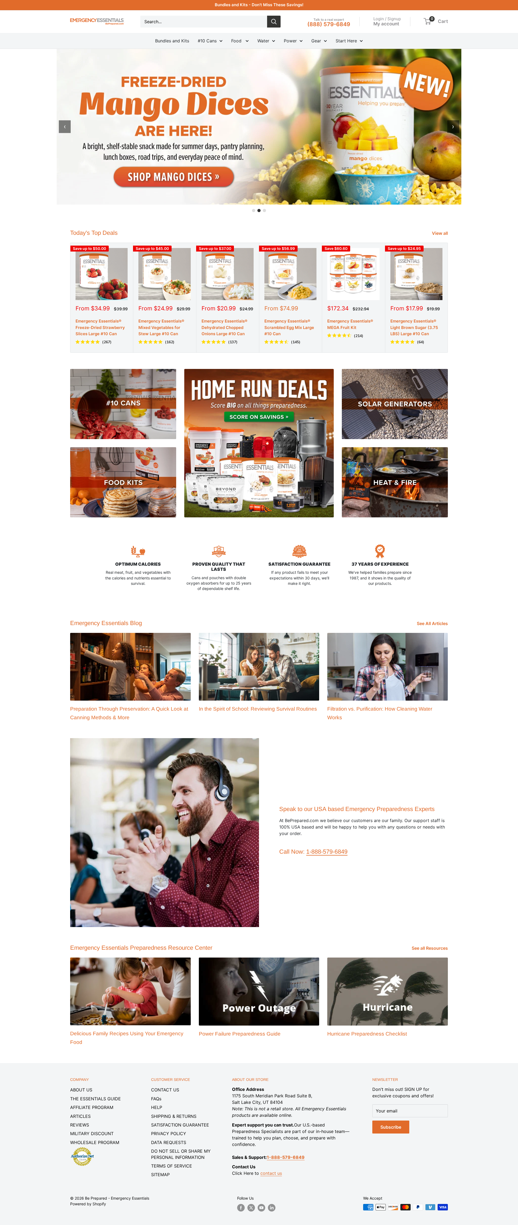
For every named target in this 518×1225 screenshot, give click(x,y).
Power (290, 40)
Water (263, 40)
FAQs (156, 1098)
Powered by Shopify (88, 1204)
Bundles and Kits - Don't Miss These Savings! (259, 4)
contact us (271, 1173)
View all (440, 233)
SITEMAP (160, 1174)
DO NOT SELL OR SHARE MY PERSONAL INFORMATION (181, 1154)
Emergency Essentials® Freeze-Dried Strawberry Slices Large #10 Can (100, 327)
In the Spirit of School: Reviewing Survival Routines (258, 709)
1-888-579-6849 (326, 851)
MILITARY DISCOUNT (92, 1133)
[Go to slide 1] (253, 210)
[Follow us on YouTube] (261, 1208)
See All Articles (433, 623)
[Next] (448, 298)
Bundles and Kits (172, 40)
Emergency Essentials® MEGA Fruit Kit (350, 324)
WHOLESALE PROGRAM (94, 1142)
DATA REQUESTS (168, 1142)
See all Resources (430, 948)
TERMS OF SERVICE (171, 1166)
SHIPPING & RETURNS (173, 1116)
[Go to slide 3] (264, 210)
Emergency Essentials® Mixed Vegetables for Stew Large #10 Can (161, 327)
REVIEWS (79, 1125)
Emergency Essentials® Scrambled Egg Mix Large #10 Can (289, 327)
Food (237, 40)
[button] (427, 21)
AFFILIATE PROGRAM (91, 1107)
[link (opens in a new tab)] (82, 1148)
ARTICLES (80, 1116)
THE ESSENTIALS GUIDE (95, 1098)
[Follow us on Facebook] (241, 1208)
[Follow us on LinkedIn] (271, 1208)
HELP (156, 1107)
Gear (316, 40)
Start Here (346, 40)
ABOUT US (81, 1089)
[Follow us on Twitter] (251, 1208)
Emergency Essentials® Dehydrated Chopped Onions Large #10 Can (224, 327)
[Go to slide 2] (259, 210)
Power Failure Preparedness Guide (240, 1034)
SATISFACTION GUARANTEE (180, 1125)
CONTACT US (165, 1089)
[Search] (274, 22)
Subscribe (390, 1127)
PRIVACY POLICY (168, 1133)
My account (386, 23)
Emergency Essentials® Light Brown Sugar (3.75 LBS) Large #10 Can (414, 327)
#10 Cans (207, 40)
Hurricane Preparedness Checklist (367, 1034)
